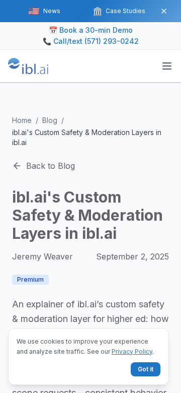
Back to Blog (50, 166)
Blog (49, 120)
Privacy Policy (132, 351)
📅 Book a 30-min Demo (91, 30)
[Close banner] (164, 11)
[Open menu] (167, 66)
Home (22, 120)
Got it (145, 369)
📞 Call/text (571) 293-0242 (91, 41)
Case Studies (119, 11)
